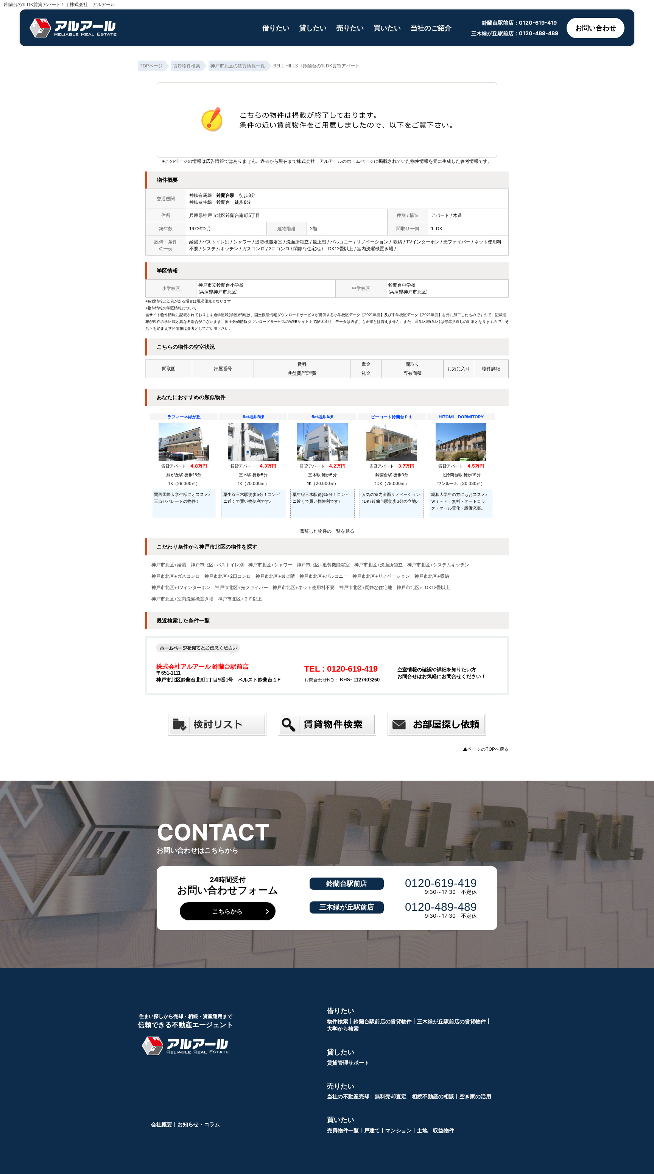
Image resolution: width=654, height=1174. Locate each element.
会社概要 (161, 1124)
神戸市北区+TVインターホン (180, 587)
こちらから (227, 911)
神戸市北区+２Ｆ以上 (240, 599)
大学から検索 (343, 1028)
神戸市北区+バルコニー (323, 576)
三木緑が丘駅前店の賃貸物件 (451, 1021)
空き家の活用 (475, 1096)
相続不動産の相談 (433, 1096)
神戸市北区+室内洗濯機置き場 (182, 599)
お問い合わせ (595, 28)
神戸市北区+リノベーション (381, 576)
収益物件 (443, 1130)
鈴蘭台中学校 (402, 285)
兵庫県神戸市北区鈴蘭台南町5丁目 (224, 215)
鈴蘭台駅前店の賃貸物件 (382, 1021)
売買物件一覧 (343, 1130)
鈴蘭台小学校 (230, 285)
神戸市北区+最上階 (275, 576)
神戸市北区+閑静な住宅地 (365, 587)
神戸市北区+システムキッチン (438, 565)
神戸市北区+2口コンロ (227, 576)
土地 (422, 1130)
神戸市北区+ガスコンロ (175, 576)
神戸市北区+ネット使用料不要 (303, 587)
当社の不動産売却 (348, 1096)
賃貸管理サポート (348, 1062)
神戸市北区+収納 (431, 576)
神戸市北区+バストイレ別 (217, 565)
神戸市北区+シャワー (270, 565)
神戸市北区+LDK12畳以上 (423, 587)
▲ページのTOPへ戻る (486, 749)
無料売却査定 (390, 1096)
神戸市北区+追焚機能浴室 (323, 565)
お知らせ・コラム (199, 1124)
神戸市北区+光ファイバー (241, 587)
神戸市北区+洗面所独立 (378, 565)
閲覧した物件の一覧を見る (327, 531)
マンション (398, 1130)
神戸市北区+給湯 (168, 565)
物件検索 (337, 1021)
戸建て (372, 1130)
